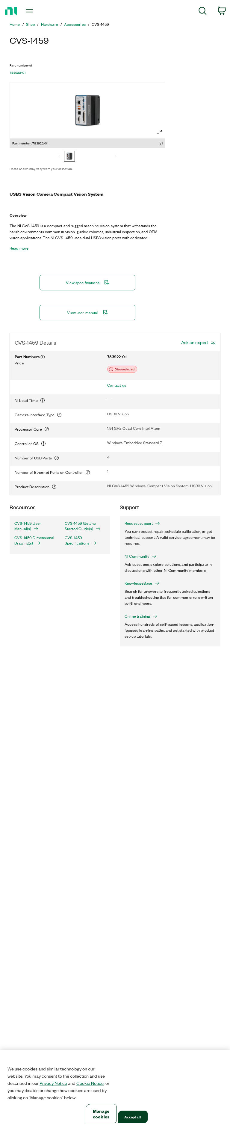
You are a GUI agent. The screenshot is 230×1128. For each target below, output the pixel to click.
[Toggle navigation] (36, 11)
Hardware (49, 24)
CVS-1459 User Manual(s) (27, 526)
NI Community (137, 556)
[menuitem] (203, 11)
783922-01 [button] (17, 72)
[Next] (115, 157)
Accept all (132, 1117)
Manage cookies (101, 1114)
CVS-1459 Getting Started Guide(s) (80, 526)
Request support (139, 523)
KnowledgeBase (138, 583)
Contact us (116, 385)
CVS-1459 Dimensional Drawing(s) (34, 540)
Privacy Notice (53, 1083)
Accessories (75, 24)
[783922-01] (69, 157)
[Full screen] (159, 132)
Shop (30, 24)
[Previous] (59, 157)
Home (15, 24)
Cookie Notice (90, 1083)
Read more (19, 248)
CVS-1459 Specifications (77, 540)
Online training (137, 616)
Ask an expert (194, 342)
